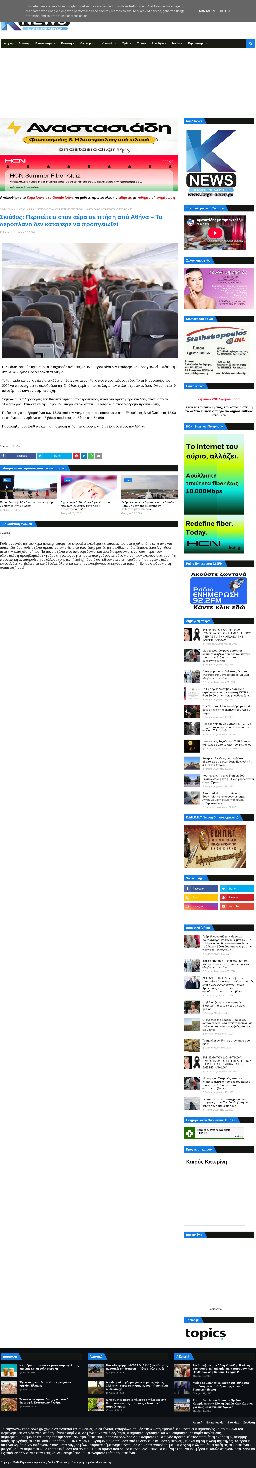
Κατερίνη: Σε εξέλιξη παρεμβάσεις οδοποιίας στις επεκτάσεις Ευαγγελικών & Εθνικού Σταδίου (227, 762)
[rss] (201, 897)
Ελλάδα (21, 209)
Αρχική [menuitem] (8, 43)
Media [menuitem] (176, 43)
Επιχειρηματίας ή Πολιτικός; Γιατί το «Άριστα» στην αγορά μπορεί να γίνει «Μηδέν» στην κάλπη (225, 675)
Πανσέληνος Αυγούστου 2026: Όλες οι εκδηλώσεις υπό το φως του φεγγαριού (226, 743)
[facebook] (201, 888)
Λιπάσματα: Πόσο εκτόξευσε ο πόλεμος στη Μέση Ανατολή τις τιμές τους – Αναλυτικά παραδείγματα (136, 1403)
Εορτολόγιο (215, 1308)
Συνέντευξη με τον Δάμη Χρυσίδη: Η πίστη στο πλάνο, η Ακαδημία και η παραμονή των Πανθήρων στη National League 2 (223, 1369)
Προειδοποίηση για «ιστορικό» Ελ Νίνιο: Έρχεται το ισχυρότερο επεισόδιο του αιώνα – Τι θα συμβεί (227, 727)
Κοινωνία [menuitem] (107, 43)
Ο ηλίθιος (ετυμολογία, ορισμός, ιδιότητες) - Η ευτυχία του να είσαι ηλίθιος (223, 1006)
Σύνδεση (249, 1422)
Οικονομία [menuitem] (86, 43)
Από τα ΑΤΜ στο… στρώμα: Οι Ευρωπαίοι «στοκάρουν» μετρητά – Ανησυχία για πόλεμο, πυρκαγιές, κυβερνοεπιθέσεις (224, 798)
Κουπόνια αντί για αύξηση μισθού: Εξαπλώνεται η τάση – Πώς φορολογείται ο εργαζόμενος (228, 779)
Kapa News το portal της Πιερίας (37, 1462)
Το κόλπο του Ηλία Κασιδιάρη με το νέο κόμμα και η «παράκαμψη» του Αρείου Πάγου (227, 710)
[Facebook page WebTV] (237, 915)
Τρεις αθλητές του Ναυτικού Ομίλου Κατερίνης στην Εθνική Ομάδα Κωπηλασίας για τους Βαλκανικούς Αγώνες (223, 1403)
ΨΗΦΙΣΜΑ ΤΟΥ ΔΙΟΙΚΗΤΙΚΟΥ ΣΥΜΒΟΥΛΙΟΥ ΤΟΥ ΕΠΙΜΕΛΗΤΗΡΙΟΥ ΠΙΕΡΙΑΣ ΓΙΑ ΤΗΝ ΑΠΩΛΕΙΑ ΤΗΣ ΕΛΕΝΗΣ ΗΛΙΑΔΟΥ (226, 634)
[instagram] (201, 906)
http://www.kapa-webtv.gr (99, 1462)
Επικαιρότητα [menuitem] (44, 43)
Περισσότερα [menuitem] (196, 43)
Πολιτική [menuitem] (66, 43)
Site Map (233, 1422)
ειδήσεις (125, 197)
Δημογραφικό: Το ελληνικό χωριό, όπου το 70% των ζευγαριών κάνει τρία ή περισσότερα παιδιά (87, 506)
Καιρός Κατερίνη (206, 1161)
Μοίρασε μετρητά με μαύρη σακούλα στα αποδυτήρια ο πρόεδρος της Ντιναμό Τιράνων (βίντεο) (221, 1386)
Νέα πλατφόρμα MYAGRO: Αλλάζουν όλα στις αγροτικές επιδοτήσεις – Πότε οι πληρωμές (137, 1367)
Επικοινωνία (215, 1422)
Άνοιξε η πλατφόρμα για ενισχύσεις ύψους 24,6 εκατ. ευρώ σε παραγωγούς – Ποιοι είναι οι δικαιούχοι (137, 1386)
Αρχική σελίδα (7, 209)
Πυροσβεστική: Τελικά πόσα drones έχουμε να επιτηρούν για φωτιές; (27, 504)
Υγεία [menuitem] (125, 43)
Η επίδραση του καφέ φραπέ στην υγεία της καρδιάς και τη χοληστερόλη (49, 1367)
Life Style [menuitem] (158, 43)
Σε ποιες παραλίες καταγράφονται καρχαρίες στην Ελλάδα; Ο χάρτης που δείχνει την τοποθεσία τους (226, 1102)
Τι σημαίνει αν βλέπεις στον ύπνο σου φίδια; (226, 1042)
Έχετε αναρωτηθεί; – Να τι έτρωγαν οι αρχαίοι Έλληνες (45, 1384)
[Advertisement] (128, 78)
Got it (225, 11)
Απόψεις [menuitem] (24, 43)
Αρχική (197, 1422)
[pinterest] (237, 897)
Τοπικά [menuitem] (141, 43)
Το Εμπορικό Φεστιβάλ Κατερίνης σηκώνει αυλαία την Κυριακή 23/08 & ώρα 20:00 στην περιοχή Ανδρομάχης (226, 692)
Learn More (205, 11)
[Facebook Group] (201, 915)
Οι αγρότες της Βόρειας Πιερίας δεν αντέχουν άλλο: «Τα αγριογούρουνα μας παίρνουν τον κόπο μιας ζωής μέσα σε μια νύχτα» (227, 1024)
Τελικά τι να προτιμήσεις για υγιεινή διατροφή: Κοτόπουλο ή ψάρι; (43, 1401)
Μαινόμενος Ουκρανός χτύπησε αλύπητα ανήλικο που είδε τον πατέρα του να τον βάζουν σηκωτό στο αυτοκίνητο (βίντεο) (226, 655)
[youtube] (237, 906)
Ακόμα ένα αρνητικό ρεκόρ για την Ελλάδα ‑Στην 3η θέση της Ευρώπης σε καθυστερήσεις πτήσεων (147, 506)
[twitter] (237, 888)
